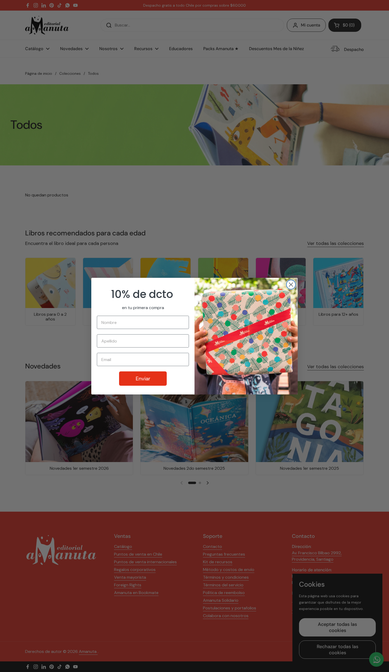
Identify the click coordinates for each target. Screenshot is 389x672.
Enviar (143, 378)
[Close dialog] (291, 284)
